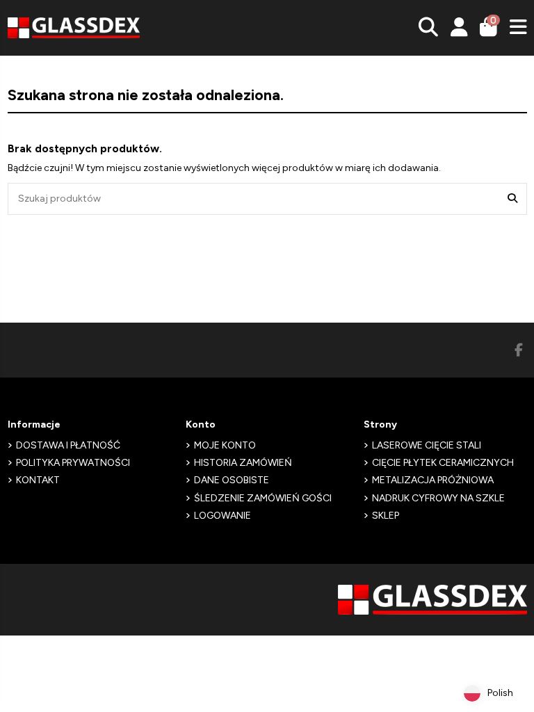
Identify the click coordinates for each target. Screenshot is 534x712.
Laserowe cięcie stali (426, 445)
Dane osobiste (231, 480)
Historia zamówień (243, 463)
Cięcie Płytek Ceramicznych (443, 463)
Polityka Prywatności (73, 463)
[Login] (459, 28)
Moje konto (225, 445)
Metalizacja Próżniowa (433, 480)
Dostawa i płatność (68, 445)
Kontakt (38, 480)
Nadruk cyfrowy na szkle (438, 498)
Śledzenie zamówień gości (263, 498)
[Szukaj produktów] (512, 198)
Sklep (385, 515)
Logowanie (222, 515)
